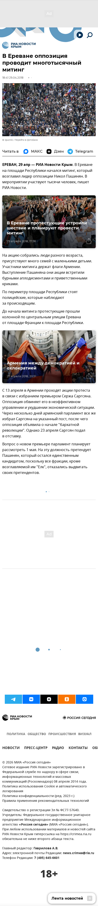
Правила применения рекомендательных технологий (45, 801)
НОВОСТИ (11, 748)
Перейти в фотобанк (26, 140)
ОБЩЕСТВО (37, 734)
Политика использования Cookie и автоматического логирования (44, 789)
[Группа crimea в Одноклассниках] (66, 699)
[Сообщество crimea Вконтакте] (31, 699)
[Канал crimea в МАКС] (84, 699)
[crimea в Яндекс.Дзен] (49, 699)
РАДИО (58, 748)
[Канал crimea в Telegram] (13, 699)
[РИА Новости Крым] (18, 45)
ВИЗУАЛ (84, 734)
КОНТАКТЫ (78, 748)
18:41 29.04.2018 (12, 77)
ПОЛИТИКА (16, 734)
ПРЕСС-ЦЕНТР (35, 748)
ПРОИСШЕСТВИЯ (62, 734)
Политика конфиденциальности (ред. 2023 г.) (38, 796)
